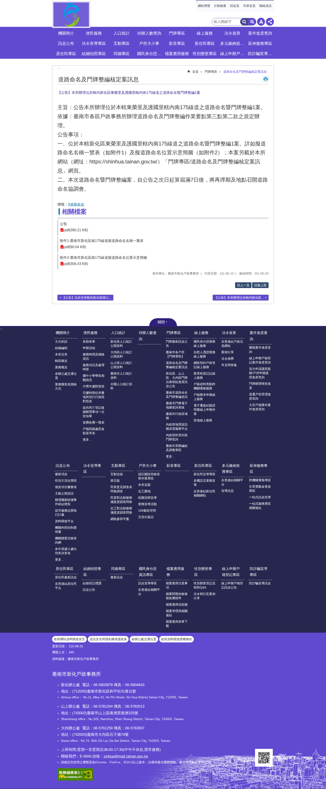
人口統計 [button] (122, 33)
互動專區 (118, 465)
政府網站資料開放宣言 (69, 639)
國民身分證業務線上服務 (204, 343)
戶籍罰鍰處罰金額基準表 (93, 431)
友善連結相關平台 (232, 482)
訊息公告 (89, 589)
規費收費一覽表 (93, 422)
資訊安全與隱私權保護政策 (108, 639)
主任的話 (61, 341)
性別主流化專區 (66, 480)
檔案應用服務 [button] (177, 53)
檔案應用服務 (175, 572)
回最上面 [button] (260, 285)
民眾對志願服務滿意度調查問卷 (121, 500)
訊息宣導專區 (147, 583)
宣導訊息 (227, 491)
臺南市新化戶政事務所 (71, 14)
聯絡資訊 (265, 6)
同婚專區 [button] (122, 53)
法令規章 (229, 333)
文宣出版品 (146, 517)
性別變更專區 (203, 572)
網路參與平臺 (119, 519)
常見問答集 (229, 365)
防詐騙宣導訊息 (260, 583)
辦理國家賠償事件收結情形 (66, 502)
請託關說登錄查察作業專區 (149, 476)
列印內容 (266, 79)
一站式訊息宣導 (260, 497)
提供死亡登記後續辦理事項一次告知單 (93, 412)
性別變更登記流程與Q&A (204, 585)
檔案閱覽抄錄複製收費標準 (177, 596)
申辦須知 (89, 348)
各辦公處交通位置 (66, 376)
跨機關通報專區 (260, 480)
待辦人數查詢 (149, 33)
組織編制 (61, 348)
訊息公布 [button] (66, 43)
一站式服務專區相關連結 (260, 506)
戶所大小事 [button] (149, 43)
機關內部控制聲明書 (66, 530)
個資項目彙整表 (66, 487)
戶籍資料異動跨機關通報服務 (204, 386)
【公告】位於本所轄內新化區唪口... (86, 297)
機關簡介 (63, 333)
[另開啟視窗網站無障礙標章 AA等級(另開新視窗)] (75, 779)
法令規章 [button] (232, 33)
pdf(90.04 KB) (75, 247)
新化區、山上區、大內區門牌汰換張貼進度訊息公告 (177, 380)
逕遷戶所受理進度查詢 (260, 396)
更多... (87, 439)
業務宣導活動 (147, 504)
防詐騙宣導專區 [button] (260, 53)
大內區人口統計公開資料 (121, 354)
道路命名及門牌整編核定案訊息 (245, 71)
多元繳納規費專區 (231, 468)
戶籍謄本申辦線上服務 (204, 397)
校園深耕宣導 (147, 497)
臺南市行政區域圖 (177, 416)
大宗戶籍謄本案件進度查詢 (260, 407)
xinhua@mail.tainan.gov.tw (126, 756)
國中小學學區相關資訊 (93, 378)
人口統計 (118, 333)
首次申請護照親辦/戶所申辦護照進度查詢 (260, 373)
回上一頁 (243, 285)
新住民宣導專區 (204, 474)
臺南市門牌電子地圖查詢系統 (177, 405)
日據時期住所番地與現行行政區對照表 (93, 397)
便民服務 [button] (94, 33)
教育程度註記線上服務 (204, 375)
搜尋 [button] (244, 22)
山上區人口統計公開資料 (121, 365)
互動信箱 (116, 474)
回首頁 (234, 6)
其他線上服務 (203, 420)
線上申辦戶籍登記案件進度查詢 (260, 360)
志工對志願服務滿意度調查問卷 (121, 510)
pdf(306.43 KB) (76, 264)
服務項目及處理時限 (93, 367)
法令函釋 (227, 358)
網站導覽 (204, 6)
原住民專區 (64, 569)
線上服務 (201, 333)
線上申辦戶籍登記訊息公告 (232, 585)
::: (197, 2)
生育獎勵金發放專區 (260, 489)
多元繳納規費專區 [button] (232, 43)
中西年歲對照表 (93, 386)
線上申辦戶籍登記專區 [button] (232, 53)
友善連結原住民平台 (66, 586)
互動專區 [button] (122, 43)
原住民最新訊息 (66, 577)
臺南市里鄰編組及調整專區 (177, 448)
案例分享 (227, 352)
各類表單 (89, 341)
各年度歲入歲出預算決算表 (66, 551)
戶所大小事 (148, 465)
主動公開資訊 (64, 493)
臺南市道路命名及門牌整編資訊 (177, 394)
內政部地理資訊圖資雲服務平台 (177, 426)
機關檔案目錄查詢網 (66, 540)
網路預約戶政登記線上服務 (204, 365)
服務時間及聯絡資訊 (93, 356)
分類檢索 (220, 6)
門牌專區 (211, 71)
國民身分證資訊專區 (148, 572)
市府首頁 (249, 6)
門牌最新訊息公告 (177, 343)
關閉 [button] (161, 322)
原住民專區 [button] (66, 53)
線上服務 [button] (205, 33)
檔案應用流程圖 (177, 604)
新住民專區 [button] (205, 43)
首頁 (195, 71)
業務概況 (61, 367)
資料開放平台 (64, 521)
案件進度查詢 (258, 336)
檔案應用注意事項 (177, 585)
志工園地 (144, 491)
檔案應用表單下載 (177, 624)
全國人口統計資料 (121, 386)
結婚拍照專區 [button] (94, 53)
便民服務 (90, 333)
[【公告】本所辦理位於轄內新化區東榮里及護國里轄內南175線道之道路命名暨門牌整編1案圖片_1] (264, 758)
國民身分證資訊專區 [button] (149, 53)
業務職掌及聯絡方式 (66, 386)
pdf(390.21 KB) (76, 230)
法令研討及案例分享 (204, 596)
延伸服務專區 (258, 468)
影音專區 (177, 43)
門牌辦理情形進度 (260, 386)
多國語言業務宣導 (204, 483)
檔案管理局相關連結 (177, 613)
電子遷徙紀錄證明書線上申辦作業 (204, 410)
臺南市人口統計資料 (121, 375)
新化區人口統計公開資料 (121, 343)
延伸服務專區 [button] (260, 43)
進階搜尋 (252, 22)
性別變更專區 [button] (205, 53)
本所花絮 (144, 485)
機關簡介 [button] (66, 33)
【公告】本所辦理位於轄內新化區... (239, 297)
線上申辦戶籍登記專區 (231, 572)
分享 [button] (270, 22)
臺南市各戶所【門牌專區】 (175, 354)
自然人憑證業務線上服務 (204, 354)
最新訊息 (116, 577)
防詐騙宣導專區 (258, 572)
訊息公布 (63, 465)
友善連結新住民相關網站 (204, 493)
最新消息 (61, 474)
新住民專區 (203, 465)
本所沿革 (61, 354)
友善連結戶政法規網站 (232, 343)
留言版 (115, 480)
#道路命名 (76, 204)
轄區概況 (61, 361)
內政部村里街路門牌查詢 (177, 437)
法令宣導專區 (94, 43)
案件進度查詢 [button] (260, 33)
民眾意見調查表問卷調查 (121, 489)
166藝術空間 (147, 510)
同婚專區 (118, 569)
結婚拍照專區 (92, 572)
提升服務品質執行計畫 (66, 512)
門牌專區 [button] (177, 33)
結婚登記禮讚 (92, 583)
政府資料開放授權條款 (176, 639)
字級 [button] (261, 22)
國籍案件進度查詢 (260, 349)
